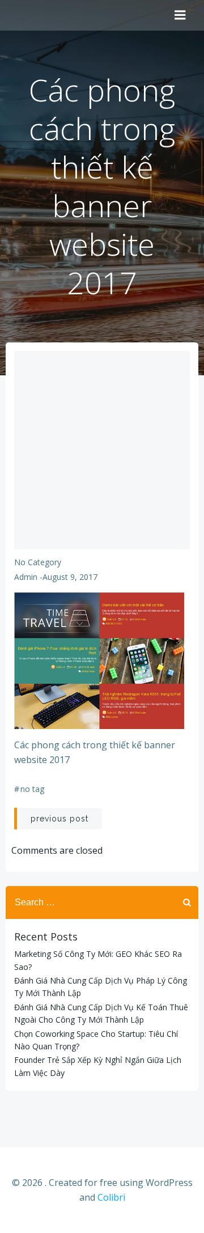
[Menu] (180, 15)
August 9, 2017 (69, 576)
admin (25, 576)
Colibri (111, 1197)
